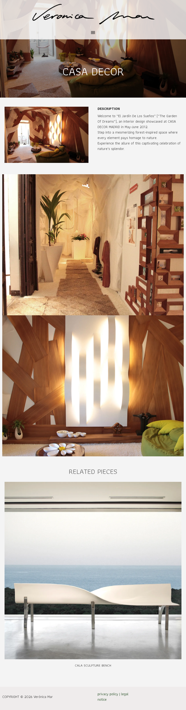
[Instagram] (175, 698)
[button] (93, 33)
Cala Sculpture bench (93, 665)
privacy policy (108, 694)
